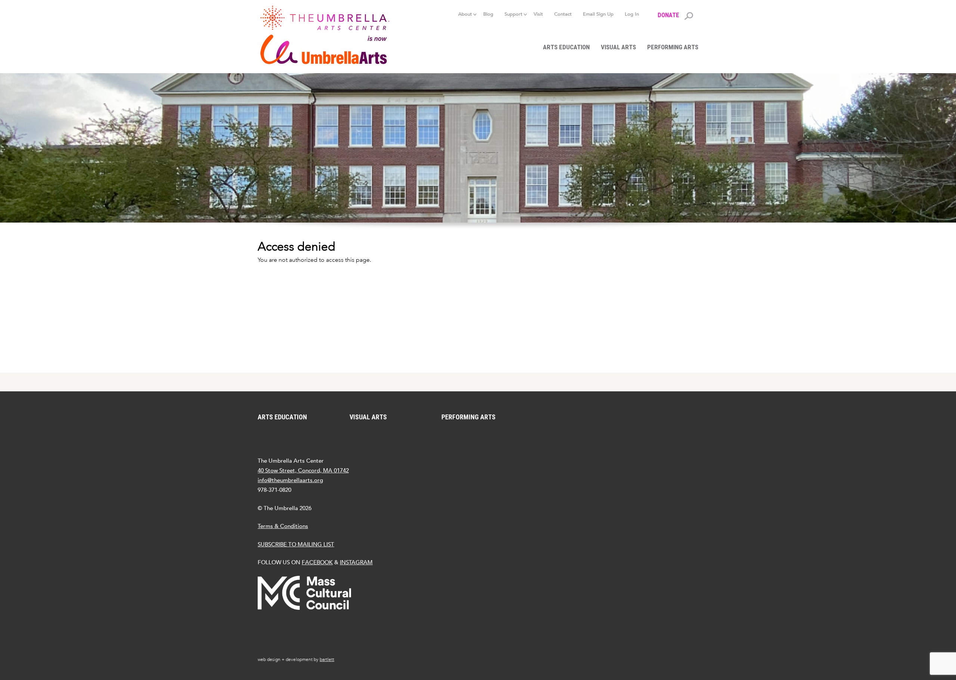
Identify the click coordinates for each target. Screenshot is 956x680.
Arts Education (566, 47)
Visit (538, 14)
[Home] (329, 35)
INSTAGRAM (356, 562)
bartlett (327, 659)
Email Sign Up (598, 14)
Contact (563, 14)
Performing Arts (672, 47)
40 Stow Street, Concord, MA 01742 (303, 470)
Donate (668, 15)
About (465, 14)
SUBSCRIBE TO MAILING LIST (296, 544)
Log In (632, 14)
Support (513, 14)
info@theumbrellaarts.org (290, 480)
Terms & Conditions (283, 526)
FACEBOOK (317, 562)
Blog (488, 14)
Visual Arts (618, 47)
